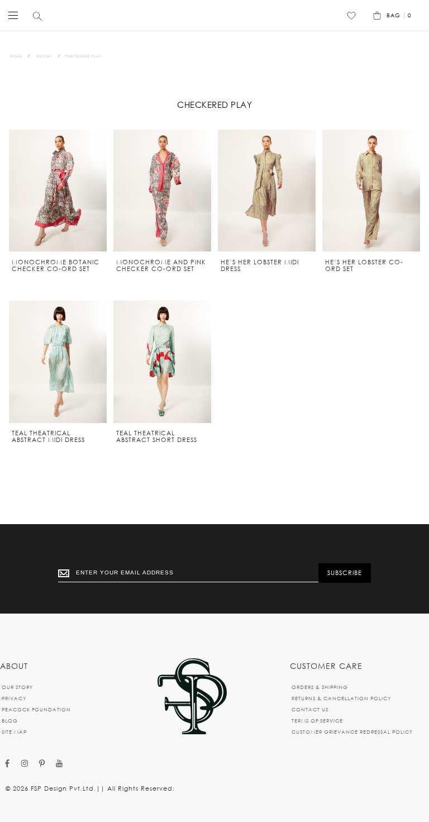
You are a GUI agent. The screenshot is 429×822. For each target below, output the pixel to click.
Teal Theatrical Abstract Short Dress (156, 436)
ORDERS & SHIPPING (320, 687)
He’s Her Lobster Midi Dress (260, 265)
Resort (45, 56)
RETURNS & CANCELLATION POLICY (341, 698)
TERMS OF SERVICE (317, 720)
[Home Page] (192, 697)
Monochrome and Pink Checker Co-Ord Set (161, 265)
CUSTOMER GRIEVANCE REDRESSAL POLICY (352, 731)
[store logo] (211, 15)
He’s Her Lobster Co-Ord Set (364, 265)
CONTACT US (310, 709)
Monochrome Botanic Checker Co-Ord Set (55, 265)
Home (16, 56)
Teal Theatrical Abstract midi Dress (48, 436)
